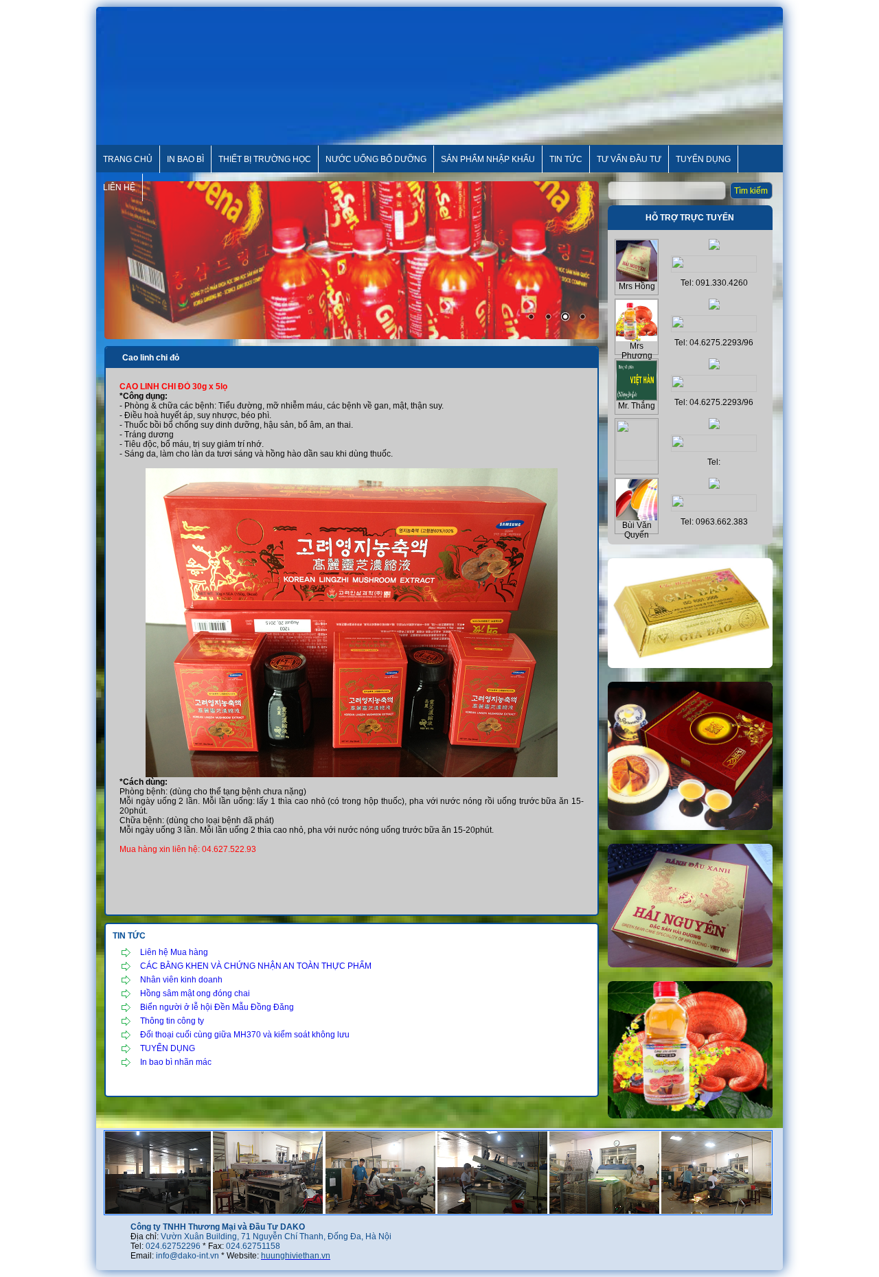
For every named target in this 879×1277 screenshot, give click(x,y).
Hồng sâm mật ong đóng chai (195, 993)
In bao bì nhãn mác (176, 1062)
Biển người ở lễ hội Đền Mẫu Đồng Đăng (217, 1007)
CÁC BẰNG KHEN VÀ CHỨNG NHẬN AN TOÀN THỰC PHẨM (256, 966)
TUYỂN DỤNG (167, 1048)
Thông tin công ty (172, 1021)
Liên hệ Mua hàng (174, 952)
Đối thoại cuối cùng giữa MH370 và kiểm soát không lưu (245, 1034)
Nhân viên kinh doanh (181, 980)
